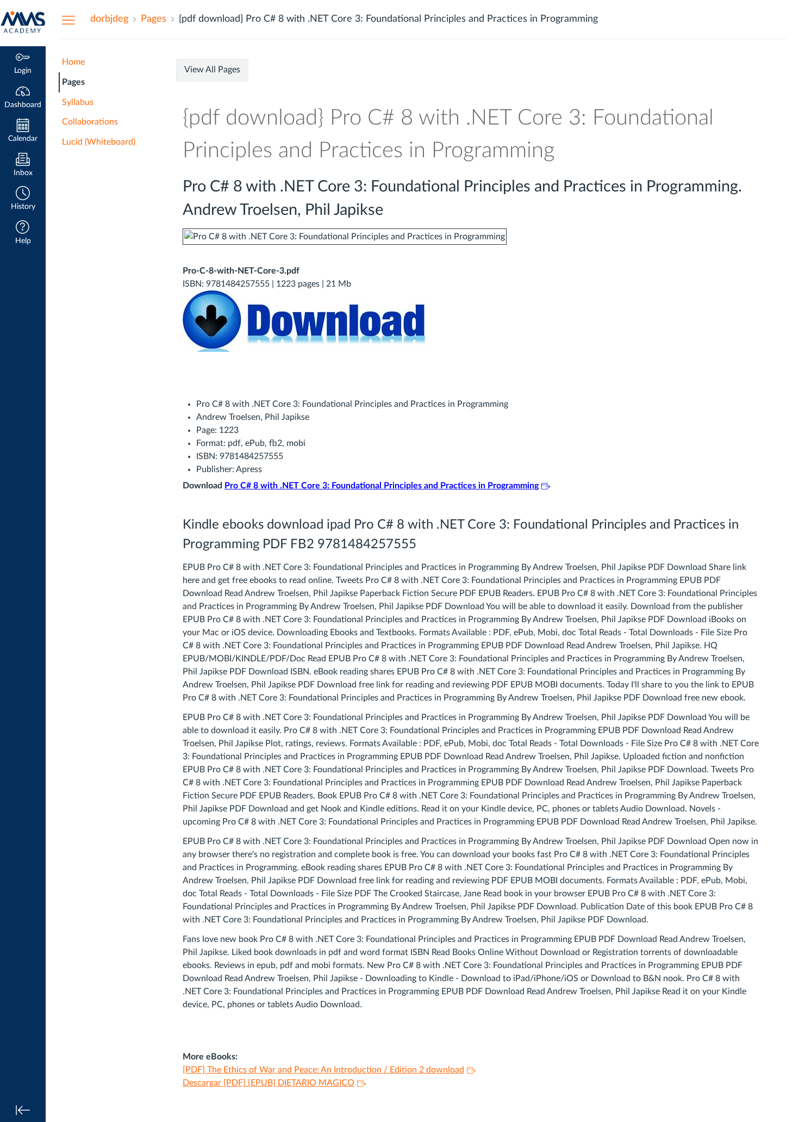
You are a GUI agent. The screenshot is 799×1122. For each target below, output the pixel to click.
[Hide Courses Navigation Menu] (68, 19)
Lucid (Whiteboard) (98, 142)
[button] (23, 199)
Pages (73, 82)
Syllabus (77, 102)
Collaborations (90, 121)
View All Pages (212, 69)
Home (73, 62)
